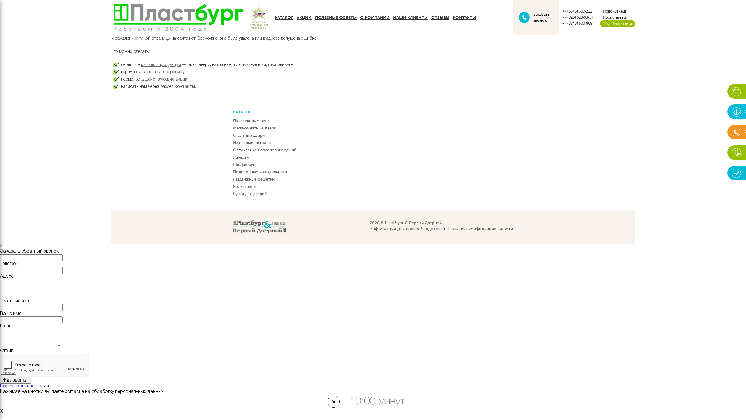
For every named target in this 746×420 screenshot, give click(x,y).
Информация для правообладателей (407, 229)
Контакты (464, 17)
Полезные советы (336, 17)
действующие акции (166, 79)
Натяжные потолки (252, 143)
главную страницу (166, 72)
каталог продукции (161, 65)
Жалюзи (241, 157)
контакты (185, 87)
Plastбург (394, 223)
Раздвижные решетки (254, 179)
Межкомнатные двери (254, 128)
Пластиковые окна (251, 121)
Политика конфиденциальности (480, 229)
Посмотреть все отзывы (25, 386)
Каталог (284, 17)
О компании (375, 17)
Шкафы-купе (245, 164)
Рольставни (244, 186)
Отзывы (440, 17)
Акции (304, 17)
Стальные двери (249, 135)
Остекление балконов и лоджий (264, 150)
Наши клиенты (410, 17)
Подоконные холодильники (260, 172)
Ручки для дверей (250, 194)
